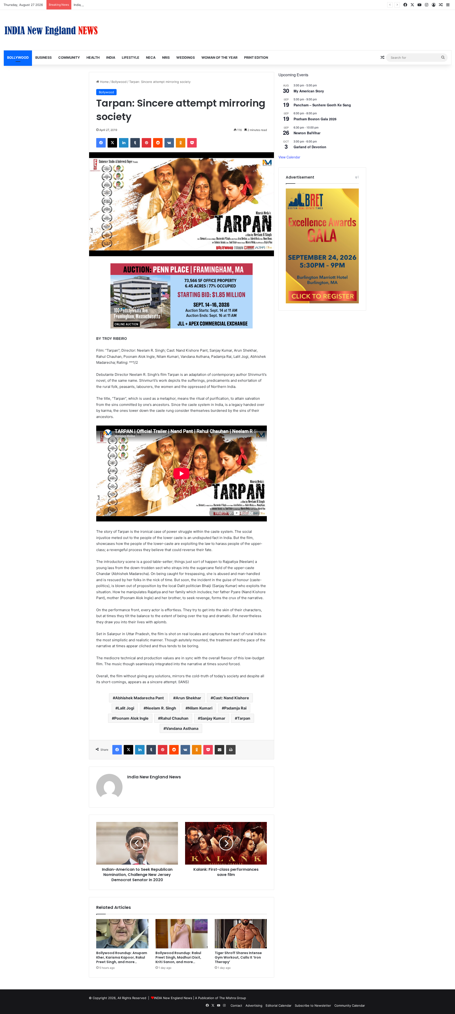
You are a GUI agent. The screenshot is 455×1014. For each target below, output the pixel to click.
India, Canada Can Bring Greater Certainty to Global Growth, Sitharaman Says (131, 5)
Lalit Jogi (126, 708)
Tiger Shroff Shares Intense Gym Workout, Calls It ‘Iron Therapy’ (238, 957)
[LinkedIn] (123, 143)
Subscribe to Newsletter (313, 1005)
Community (69, 57)
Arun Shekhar (188, 697)
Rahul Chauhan (174, 718)
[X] (112, 143)
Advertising (254, 1005)
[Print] (231, 749)
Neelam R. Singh (161, 708)
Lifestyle (130, 57)
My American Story (309, 91)
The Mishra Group (232, 998)
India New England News (154, 777)
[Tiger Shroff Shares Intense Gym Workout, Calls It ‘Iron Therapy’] (241, 933)
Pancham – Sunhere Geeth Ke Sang (322, 105)
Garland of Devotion (310, 146)
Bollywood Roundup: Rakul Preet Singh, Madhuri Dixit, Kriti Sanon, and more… (178, 957)
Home (104, 82)
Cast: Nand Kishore (231, 697)
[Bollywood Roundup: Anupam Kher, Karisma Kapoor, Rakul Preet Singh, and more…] (122, 933)
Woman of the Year (219, 57)
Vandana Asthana (182, 728)
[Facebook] (101, 143)
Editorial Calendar (278, 1005)
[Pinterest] (146, 143)
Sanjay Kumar (212, 718)
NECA (150, 57)
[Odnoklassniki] (180, 143)
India (110, 57)
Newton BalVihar (307, 132)
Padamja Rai (235, 708)
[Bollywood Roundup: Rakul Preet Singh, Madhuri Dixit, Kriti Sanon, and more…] (181, 933)
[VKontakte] (169, 143)
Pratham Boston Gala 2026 (315, 119)
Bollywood (18, 57)
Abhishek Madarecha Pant (139, 697)
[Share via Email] (219, 749)
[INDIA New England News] (51, 30)
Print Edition (256, 57)
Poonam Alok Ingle (131, 718)
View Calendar (289, 157)
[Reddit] (158, 143)
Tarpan (243, 718)
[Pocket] (192, 143)
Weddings (185, 57)
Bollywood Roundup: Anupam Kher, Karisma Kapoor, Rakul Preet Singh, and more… (121, 957)
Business (43, 57)
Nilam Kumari (200, 708)
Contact (236, 1005)
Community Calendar (349, 1005)
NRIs (166, 57)
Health (93, 57)
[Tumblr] (135, 143)
